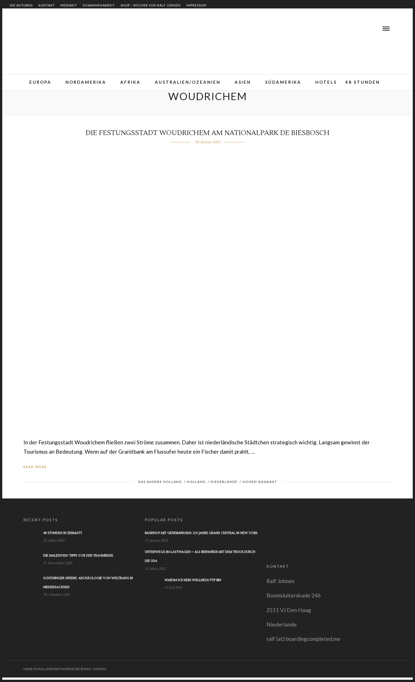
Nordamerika (85, 82)
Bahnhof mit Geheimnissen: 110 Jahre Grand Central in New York (201, 533)
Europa (40, 82)
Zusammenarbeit (99, 5)
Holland (196, 482)
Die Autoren (21, 5)
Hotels (326, 82)
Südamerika (283, 82)
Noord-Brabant (260, 482)
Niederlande (224, 482)
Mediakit (68, 5)
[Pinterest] (41, 28)
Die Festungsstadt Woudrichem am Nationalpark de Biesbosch (207, 133)
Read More (35, 467)
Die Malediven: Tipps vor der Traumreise (78, 555)
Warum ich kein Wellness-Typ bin (193, 580)
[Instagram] (48, 28)
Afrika (130, 82)
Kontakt (46, 5)
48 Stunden (362, 82)
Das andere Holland (160, 482)
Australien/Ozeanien (187, 82)
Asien (243, 82)
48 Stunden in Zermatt (62, 533)
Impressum (196, 5)
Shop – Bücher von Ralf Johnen (151, 5)
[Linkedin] (34, 28)
